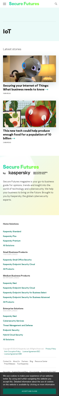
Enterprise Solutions (13, 308)
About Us (16, 361)
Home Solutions (11, 223)
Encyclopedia (34, 372)
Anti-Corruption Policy (12, 351)
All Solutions (8, 245)
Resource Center (41, 361)
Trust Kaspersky (22, 364)
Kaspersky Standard (12, 231)
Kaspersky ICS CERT (48, 372)
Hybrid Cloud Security (13, 335)
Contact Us (7, 361)
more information (47, 384)
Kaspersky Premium (12, 240)
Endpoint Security (11, 330)
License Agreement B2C (31, 351)
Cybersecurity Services (13, 321)
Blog (31, 361)
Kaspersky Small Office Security (17, 259)
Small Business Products (15, 252)
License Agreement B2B (13, 354)
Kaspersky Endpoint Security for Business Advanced (26, 297)
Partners (25, 361)
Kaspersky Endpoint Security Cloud (19, 264)
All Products (8, 269)
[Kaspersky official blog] (24, 4)
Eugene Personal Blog (20, 372)
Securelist (6, 372)
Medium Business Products (16, 275)
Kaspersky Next (10, 283)
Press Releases (9, 364)
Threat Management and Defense (18, 325)
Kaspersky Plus (9, 236)
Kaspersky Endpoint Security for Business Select (25, 292)
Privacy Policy (51, 349)
